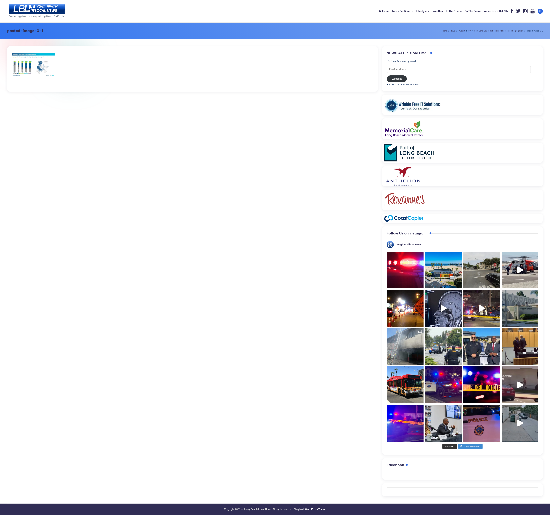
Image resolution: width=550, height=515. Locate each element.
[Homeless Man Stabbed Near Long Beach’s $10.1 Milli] (443, 270)
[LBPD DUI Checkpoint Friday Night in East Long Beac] (405, 308)
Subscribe (396, 78)
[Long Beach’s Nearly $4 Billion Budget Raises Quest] (520, 346)
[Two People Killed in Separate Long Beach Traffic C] (405, 270)
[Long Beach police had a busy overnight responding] (443, 384)
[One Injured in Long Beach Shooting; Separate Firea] (481, 423)
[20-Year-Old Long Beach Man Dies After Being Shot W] (481, 270)
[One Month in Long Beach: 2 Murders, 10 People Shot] (443, 346)
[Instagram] (525, 11)
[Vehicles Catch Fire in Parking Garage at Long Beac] (405, 346)
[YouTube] (532, 11)
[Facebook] (512, 11)
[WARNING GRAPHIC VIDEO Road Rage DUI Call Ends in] (520, 384)
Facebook (395, 465)
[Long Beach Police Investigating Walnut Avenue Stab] (481, 384)
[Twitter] (518, 11)
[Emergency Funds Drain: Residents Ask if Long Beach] (443, 423)
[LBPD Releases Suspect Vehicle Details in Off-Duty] (520, 423)
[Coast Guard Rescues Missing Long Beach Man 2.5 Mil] (520, 270)
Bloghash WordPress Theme (310, 509)
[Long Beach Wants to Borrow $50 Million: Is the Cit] (520, 308)
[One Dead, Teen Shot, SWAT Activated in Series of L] (405, 423)
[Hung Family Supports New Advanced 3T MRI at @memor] (443, 308)
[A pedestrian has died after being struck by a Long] (405, 384)
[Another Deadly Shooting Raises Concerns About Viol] (481, 346)
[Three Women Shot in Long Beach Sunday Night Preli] (481, 308)
